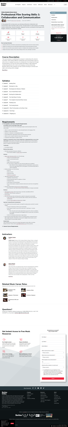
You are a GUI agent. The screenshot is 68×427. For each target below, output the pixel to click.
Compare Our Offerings (31, 398)
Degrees (24, 4)
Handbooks (43, 398)
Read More (4, 70)
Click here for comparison (11, 174)
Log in (49, 331)
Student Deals (19, 152)
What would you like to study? (48, 350)
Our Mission (56, 395)
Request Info (58, 32)
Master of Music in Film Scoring (56, 27)
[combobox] (53, 361)
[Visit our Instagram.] (35, 388)
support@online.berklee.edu (21, 223)
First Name (44, 337)
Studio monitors (10, 197)
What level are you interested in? (48, 355)
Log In (65, 4)
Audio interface (7, 194)
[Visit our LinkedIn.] (41, 388)
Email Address (44, 346)
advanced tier (19, 200)
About (45, 4)
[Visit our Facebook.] (33, 388)
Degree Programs (30, 393)
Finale (8, 173)
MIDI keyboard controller (9, 191)
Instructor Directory (57, 398)
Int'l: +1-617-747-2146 (59, 38)
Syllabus (53, 15)
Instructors (53, 19)
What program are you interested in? (49, 359)
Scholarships (56, 400)
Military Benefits (43, 395)
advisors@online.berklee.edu (22, 313)
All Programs (18, 4)
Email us (59, 40)
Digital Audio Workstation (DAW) (11, 156)
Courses (35, 4)
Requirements (54, 17)
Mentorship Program (44, 397)
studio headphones (13, 200)
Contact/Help (56, 403)
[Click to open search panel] (54, 4)
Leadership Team (57, 397)
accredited (25, 412)
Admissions (40, 4)
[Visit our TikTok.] (43, 388)
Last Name (44, 341)
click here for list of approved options (21, 186)
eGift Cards (42, 401)
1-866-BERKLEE (58, 37)
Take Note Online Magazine (45, 400)
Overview (53, 12)
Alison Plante (18, 20)
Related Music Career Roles (57, 22)
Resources (50, 4)
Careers (55, 401)
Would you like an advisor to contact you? (50, 365)
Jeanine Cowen (13, 20)
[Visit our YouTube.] (38, 388)
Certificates (29, 4)
